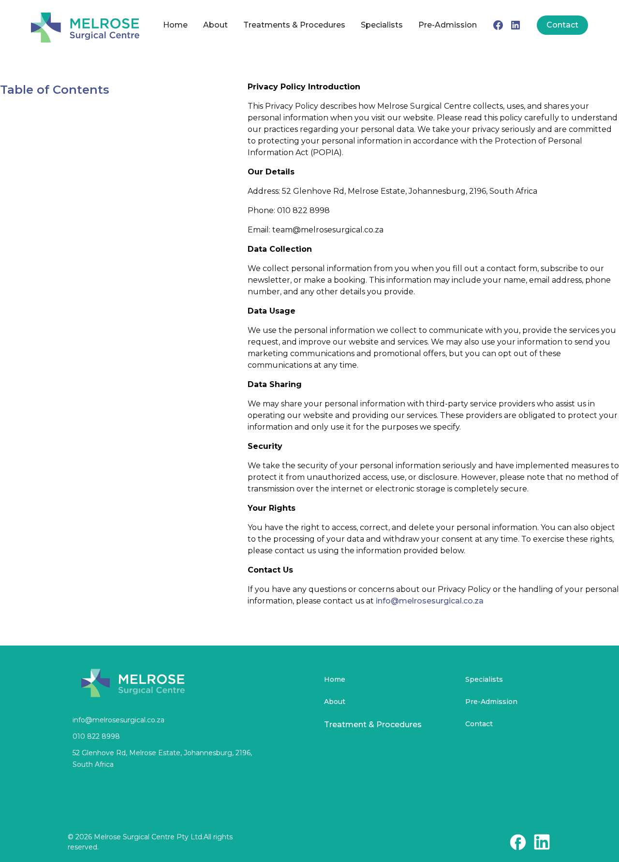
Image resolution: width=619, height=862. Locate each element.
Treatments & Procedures (294, 24)
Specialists (382, 24)
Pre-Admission (447, 24)
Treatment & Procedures (373, 724)
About (215, 24)
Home (175, 24)
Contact (562, 24)
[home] (85, 25)
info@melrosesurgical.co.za (430, 600)
